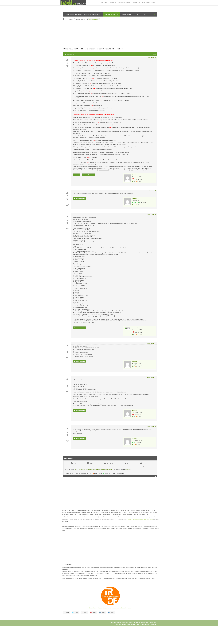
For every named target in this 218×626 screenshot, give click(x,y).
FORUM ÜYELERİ (126, 14)
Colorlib (143, 624)
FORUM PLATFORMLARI (111, 14)
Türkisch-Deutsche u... (81, 19)
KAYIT (137, 14)
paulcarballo (128, 469)
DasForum (71, 19)
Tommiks (134, 175)
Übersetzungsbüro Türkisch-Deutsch (120, 608)
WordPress (153, 624)
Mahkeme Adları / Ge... (93, 19)
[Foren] (65, 19)
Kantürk (134, 328)
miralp (134, 438)
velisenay (134, 198)
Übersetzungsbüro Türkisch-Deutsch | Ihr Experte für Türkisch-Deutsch (82, 14)
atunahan (134, 361)
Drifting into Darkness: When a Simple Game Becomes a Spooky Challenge (93, 469)
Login (144, 14)
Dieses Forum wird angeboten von (99, 608)
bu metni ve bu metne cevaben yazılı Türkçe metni (139, 519)
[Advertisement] (110, 34)
